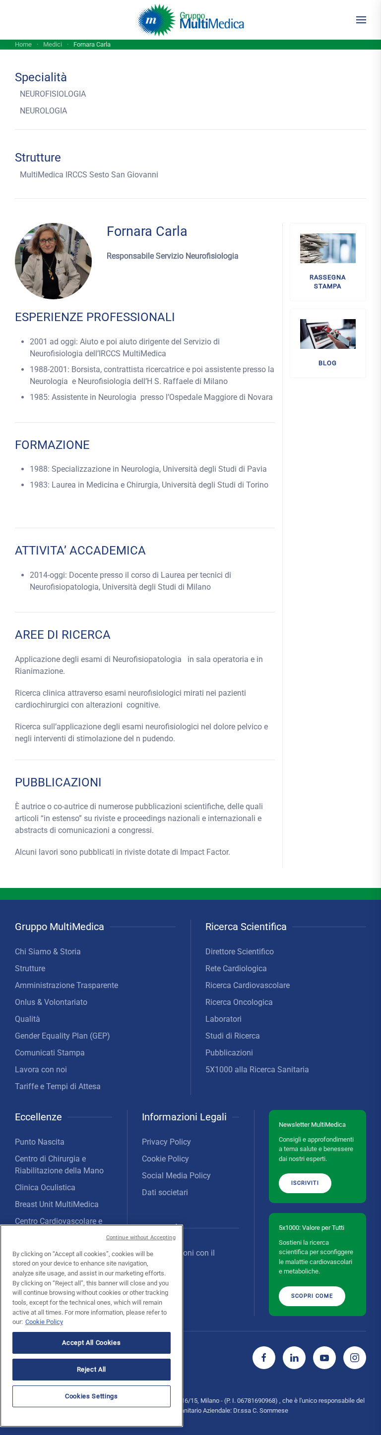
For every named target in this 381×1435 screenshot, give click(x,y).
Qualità (27, 1019)
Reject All (92, 1369)
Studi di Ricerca (232, 1036)
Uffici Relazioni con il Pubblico (178, 1258)
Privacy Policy (166, 1142)
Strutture (30, 968)
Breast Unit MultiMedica (57, 1204)
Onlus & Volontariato (51, 1002)
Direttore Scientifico (239, 951)
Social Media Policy (176, 1175)
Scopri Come (312, 1296)
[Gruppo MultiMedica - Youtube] (324, 1357)
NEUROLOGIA (43, 110)
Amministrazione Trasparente (66, 985)
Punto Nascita (39, 1142)
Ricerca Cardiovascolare (247, 985)
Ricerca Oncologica (239, 1002)
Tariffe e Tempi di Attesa (58, 1086)
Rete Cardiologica (236, 968)
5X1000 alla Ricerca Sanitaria (257, 1069)
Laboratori (223, 1019)
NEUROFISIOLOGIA (53, 94)
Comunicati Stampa (50, 1052)
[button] (361, 20)
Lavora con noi (41, 1069)
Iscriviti (305, 1183)
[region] (91, 1325)
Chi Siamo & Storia (48, 951)
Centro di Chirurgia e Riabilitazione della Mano (59, 1164)
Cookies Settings (91, 1396)
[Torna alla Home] (191, 20)
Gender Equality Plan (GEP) (62, 1036)
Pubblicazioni (229, 1052)
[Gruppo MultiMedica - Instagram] (354, 1357)
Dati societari (165, 1192)
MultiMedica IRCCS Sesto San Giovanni (89, 174)
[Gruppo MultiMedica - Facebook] (264, 1357)
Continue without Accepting (141, 1237)
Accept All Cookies (91, 1342)
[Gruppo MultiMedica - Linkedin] (294, 1357)
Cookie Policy (165, 1158)
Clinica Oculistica (45, 1187)
